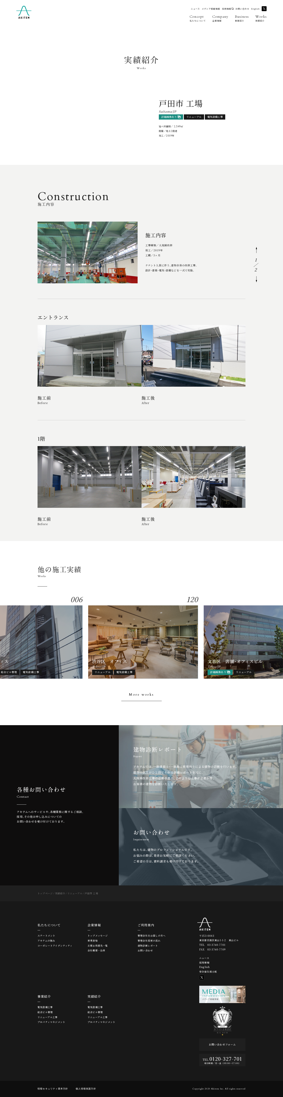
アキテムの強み (46, 940)
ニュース (195, 9)
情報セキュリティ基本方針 (53, 1089)
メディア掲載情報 (211, 9)
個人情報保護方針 (86, 1089)
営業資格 (93, 940)
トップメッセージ (98, 935)
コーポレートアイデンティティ (55, 945)
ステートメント (46, 935)
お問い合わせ (242, 9)
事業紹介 (44, 996)
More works (141, 694)
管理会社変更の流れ (149, 940)
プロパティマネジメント (51, 1022)
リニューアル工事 (48, 1017)
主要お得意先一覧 (98, 945)
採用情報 (226, 9)
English (255, 9)
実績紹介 (94, 996)
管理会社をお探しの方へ (152, 935)
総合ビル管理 (45, 1012)
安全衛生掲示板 (208, 971)
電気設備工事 (45, 1007)
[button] (256, 250)
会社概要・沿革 (96, 950)
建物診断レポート (148, 945)
